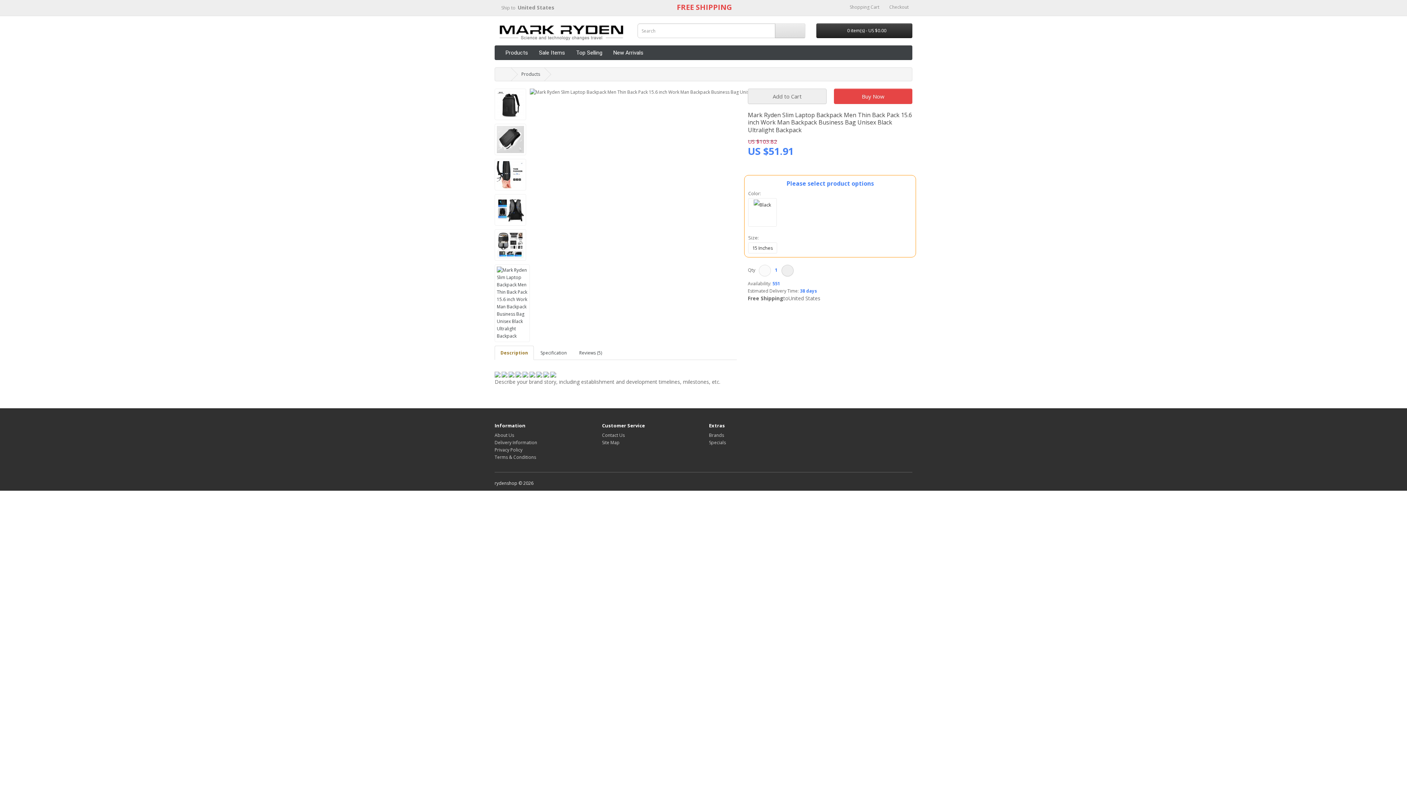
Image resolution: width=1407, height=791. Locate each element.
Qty (753, 270)
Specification (553, 353)
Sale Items (552, 52)
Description (514, 353)
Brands (716, 435)
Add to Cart (787, 96)
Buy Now (873, 96)
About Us (504, 435)
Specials (717, 442)
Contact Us (613, 435)
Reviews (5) (590, 353)
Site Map (611, 442)
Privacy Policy (508, 450)
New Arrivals (628, 52)
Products (517, 52)
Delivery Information (516, 442)
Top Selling (589, 52)
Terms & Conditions (515, 457)
